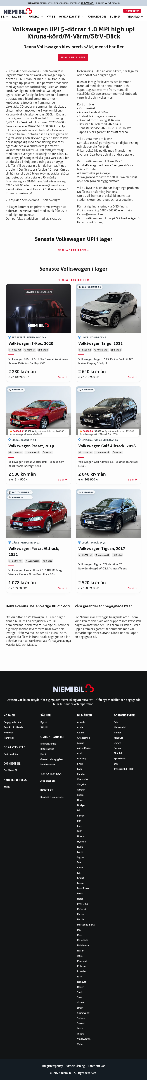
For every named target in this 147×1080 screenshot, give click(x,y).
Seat (79, 997)
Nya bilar (8, 732)
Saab (79, 992)
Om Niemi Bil (11, 770)
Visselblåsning (75, 1066)
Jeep (79, 862)
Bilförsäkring (47, 748)
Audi (79, 753)
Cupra (80, 794)
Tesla (80, 1028)
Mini (79, 935)
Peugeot (82, 961)
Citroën (81, 789)
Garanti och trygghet (51, 759)
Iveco (80, 852)
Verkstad (133, 16)
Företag (34, 16)
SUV (116, 763)
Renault (81, 981)
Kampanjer (132, 10)
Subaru (81, 1018)
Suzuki (80, 1023)
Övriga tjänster (69, 16)
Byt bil (43, 722)
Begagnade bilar (13, 722)
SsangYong (83, 1012)
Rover (80, 986)
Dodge (81, 805)
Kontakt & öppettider (52, 797)
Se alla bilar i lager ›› (73, 250)
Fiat (79, 820)
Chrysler (81, 784)
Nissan (80, 950)
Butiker (115, 16)
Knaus (80, 877)
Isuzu (80, 846)
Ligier (80, 898)
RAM (79, 976)
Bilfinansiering (48, 743)
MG (79, 929)
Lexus (80, 893)
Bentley (81, 758)
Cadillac (81, 774)
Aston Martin (84, 748)
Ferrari (80, 815)
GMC (79, 831)
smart (80, 1007)
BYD (79, 768)
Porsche (81, 971)
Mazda (80, 919)
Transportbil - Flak (124, 768)
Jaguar (80, 857)
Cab (116, 722)
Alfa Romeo (83, 737)
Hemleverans (47, 764)
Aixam (80, 732)
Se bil (61, 377)
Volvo (80, 1044)
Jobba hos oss (97, 16)
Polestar (81, 966)
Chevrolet (82, 779)
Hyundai (81, 841)
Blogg (7, 786)
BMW (80, 763)
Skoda (80, 1002)
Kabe (80, 867)
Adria (80, 727)
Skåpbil (118, 753)
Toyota (80, 1033)
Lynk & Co (82, 903)
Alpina (80, 742)
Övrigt (117, 742)
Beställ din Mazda (13, 727)
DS (78, 810)
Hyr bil (51, 16)
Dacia (80, 800)
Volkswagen (84, 1038)
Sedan (117, 748)
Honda (80, 836)
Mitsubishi (82, 940)
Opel (79, 955)
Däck (43, 754)
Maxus (80, 914)
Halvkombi (119, 727)
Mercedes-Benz (86, 924)
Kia (78, 872)
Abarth (81, 722)
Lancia (80, 883)
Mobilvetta (83, 945)
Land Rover (83, 888)
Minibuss (118, 737)
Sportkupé (119, 758)
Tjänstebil (9, 737)
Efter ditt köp (96, 1066)
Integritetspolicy (52, 1066)
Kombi (117, 732)
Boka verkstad (11, 754)
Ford (79, 826)
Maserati (81, 909)
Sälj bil (16, 16)
